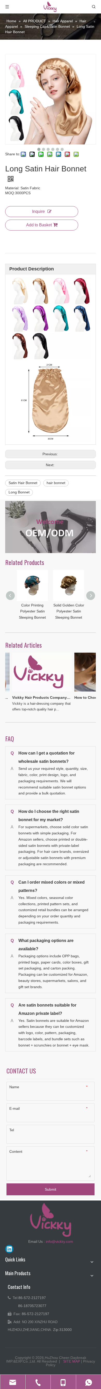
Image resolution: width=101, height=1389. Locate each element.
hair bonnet (56, 483)
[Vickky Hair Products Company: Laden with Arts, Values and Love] (38, 691)
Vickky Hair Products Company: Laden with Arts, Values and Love (38, 697)
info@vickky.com (59, 1241)
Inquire (38, 211)
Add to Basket (39, 225)
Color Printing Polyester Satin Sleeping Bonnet (32, 611)
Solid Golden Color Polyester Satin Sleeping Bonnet (68, 611)
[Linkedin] (9, 1249)
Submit (50, 1189)
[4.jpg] (50, 527)
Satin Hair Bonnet (23, 483)
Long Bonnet (19, 492)
